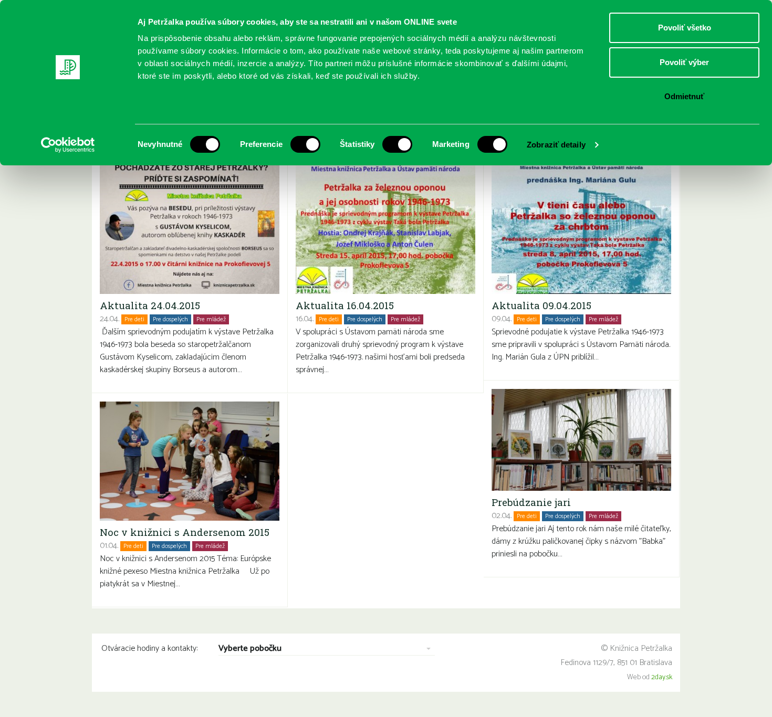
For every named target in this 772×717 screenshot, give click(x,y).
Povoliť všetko (684, 27)
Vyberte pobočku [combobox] (249, 649)
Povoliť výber (684, 62)
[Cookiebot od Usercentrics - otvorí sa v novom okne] (68, 145)
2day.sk (661, 677)
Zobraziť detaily (556, 144)
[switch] (305, 144)
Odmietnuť (684, 96)
